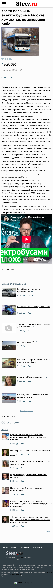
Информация (37, 547)
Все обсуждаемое (26, 411)
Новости (5, 547)
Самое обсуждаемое (13, 283)
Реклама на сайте (15, 574)
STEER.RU (19, 557)
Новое (4, 429)
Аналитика (10, 63)
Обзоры (14, 547)
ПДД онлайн (25, 547)
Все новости (47, 531)
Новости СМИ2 (8, 269)
